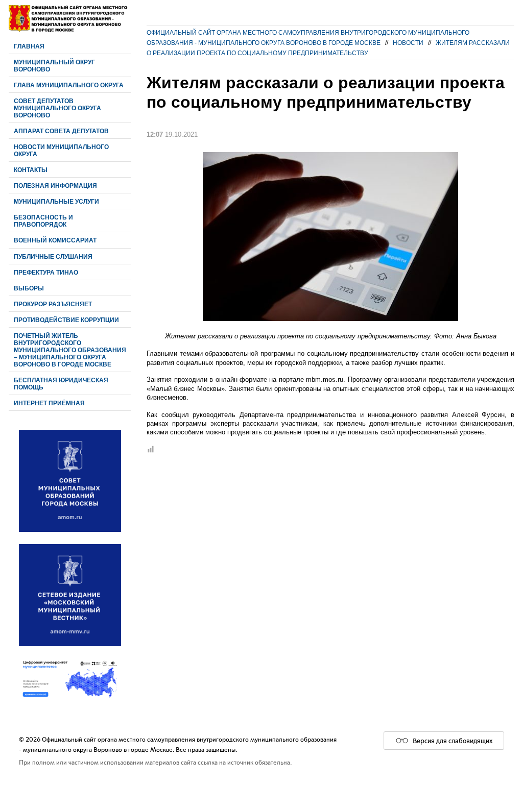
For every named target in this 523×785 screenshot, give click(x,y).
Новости (408, 42)
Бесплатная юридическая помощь (61, 383)
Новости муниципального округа (61, 150)
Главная (29, 46)
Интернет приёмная (49, 403)
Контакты (30, 169)
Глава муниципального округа (69, 85)
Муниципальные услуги (56, 201)
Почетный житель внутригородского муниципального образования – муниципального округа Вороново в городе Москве (70, 349)
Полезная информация (55, 185)
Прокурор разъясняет (53, 304)
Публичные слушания (53, 256)
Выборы (29, 288)
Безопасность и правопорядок (43, 221)
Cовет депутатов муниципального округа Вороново (57, 107)
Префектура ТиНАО (46, 272)
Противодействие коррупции (66, 319)
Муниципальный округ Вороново (54, 65)
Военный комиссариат (55, 240)
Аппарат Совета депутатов (61, 131)
